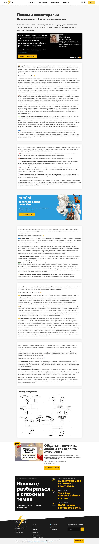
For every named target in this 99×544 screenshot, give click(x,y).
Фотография (59, 6)
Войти (91, 2)
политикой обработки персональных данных (40, 541)
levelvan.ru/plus (22, 52)
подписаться (27, 214)
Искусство (50, 6)
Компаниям (55, 2)
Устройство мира (19, 6)
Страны (10, 6)
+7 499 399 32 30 (19, 532)
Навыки (36, 6)
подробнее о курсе (52, 467)
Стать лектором (37, 535)
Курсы (31, 2)
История (3, 6)
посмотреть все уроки (27, 56)
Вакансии (35, 532)
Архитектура (68, 6)
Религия (96, 6)
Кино (75, 6)
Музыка (43, 6)
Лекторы (66, 2)
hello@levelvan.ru (20, 528)
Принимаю (79, 540)
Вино (80, 6)
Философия (88, 6)
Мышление (29, 6)
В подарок (43, 2)
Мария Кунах (64, 37)
